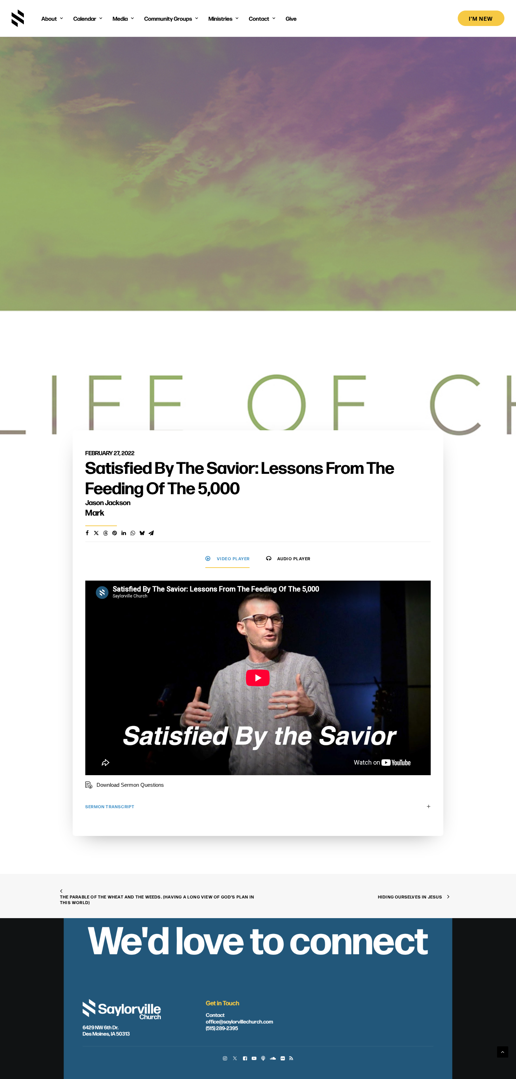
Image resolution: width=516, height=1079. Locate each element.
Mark (94, 512)
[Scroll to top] (502, 1051)
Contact (215, 1014)
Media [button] (120, 18)
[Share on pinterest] (114, 533)
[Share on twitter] (96, 533)
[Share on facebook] (87, 533)
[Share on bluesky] (142, 533)
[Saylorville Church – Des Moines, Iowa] (18, 18)
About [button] (49, 18)
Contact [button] (259, 18)
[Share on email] (151, 533)
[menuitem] (52, 18)
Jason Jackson (108, 502)
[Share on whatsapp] (132, 533)
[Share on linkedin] (123, 533)
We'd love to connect (258, 938)
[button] (225, 1059)
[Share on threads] (105, 533)
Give (291, 18)
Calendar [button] (84, 18)
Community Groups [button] (168, 18)
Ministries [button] (220, 18)
